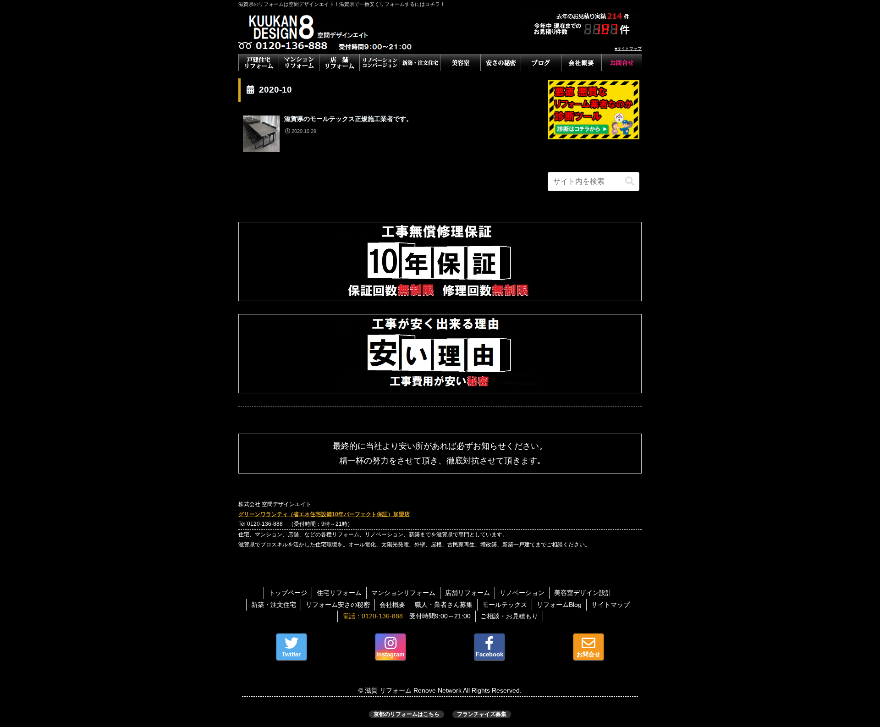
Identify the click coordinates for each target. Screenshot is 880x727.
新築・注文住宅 (273, 604)
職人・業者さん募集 (444, 604)
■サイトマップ (628, 48)
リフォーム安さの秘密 (338, 604)
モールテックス (504, 604)
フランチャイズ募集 (481, 714)
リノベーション (522, 592)
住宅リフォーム (339, 592)
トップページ (288, 592)
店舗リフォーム (467, 592)
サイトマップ (610, 604)
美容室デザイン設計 (583, 592)
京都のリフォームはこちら (407, 714)
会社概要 (392, 604)
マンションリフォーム (403, 592)
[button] (630, 181)
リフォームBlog (559, 604)
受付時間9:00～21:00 (406, 616)
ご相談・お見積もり (509, 616)
